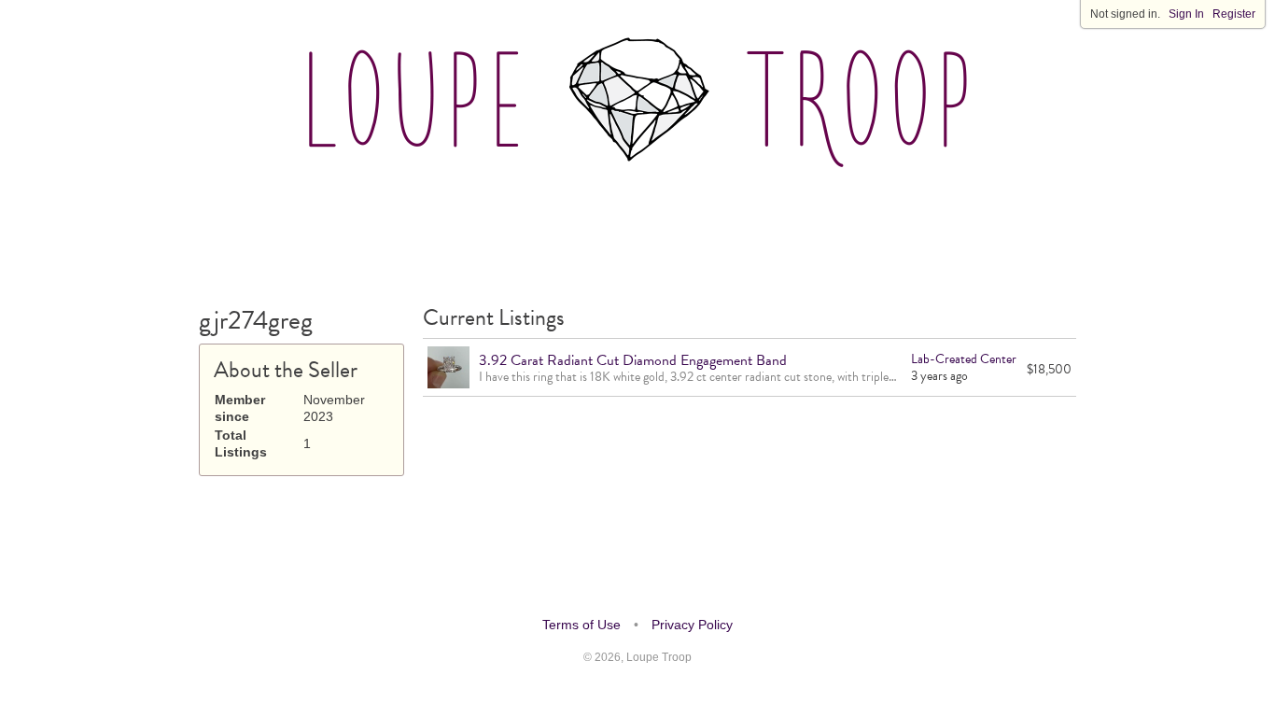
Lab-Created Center (963, 359)
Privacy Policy (692, 624)
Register (1233, 14)
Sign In (1186, 14)
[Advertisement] (637, 232)
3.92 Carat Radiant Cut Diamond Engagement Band (633, 360)
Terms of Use (581, 624)
